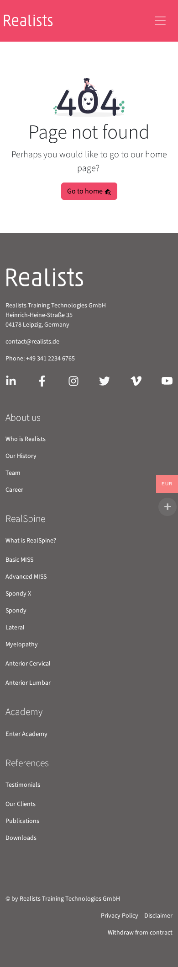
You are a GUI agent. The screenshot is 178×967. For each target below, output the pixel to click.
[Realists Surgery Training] (35, 21)
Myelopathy (21, 644)
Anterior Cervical (28, 663)
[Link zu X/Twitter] (104, 380)
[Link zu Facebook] (42, 380)
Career (14, 489)
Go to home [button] (85, 191)
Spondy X (18, 593)
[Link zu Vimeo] (136, 380)
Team (13, 473)
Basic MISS (19, 559)
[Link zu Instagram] (73, 380)
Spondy (15, 610)
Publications (22, 821)
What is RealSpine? (30, 540)
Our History (21, 456)
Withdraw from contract (140, 932)
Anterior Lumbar (28, 683)
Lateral (15, 627)
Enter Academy (26, 734)
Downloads (21, 838)
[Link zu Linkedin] (10, 380)
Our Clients (20, 804)
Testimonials (22, 785)
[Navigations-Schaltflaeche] (160, 20)
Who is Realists (25, 439)
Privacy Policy (119, 915)
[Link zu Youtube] (167, 380)
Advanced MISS (26, 576)
